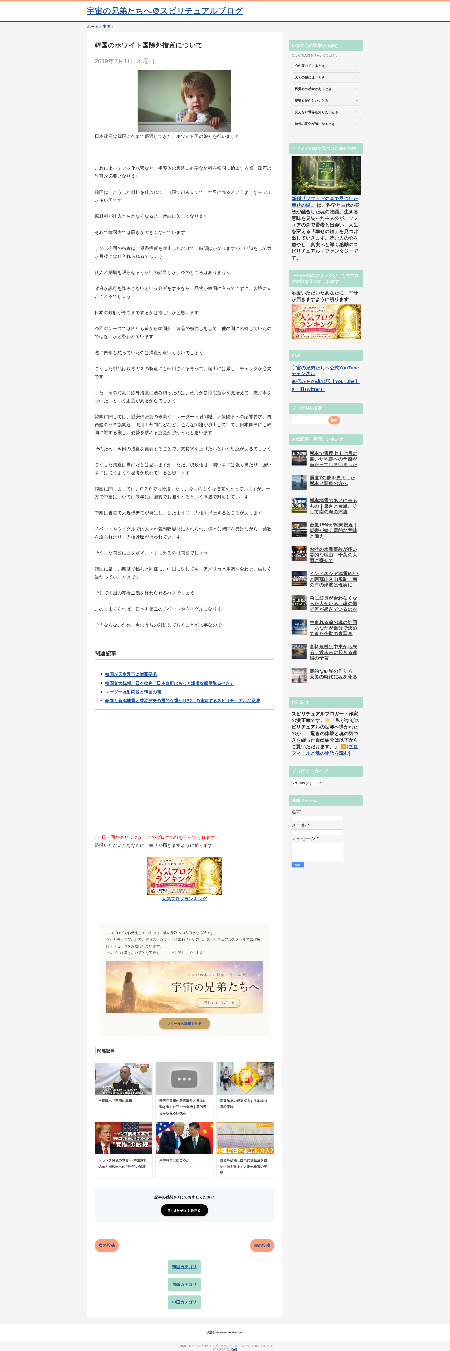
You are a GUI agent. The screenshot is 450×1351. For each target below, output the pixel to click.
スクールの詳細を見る (184, 1023)
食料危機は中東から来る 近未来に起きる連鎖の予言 (333, 652)
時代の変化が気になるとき (315, 124)
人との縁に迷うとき (310, 77)
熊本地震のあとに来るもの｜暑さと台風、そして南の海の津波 (333, 506)
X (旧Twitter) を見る (184, 1210)
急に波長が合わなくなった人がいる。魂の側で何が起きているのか (333, 603)
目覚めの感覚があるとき (313, 89)
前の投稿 (262, 1245)
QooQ (233, 1349)
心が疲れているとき (310, 66)
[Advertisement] (184, 779)
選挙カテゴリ (184, 1284)
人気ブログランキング (184, 898)
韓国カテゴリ (184, 1267)
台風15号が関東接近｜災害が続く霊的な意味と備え (334, 530)
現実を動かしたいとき (311, 100)
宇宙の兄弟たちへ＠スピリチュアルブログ (165, 10)
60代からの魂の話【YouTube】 (326, 381)
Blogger (237, 1332)
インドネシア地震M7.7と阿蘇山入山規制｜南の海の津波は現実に (334, 579)
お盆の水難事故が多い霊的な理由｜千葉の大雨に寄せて (333, 555)
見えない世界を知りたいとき (316, 112)
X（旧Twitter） (308, 389)
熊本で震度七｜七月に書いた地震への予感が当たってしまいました (333, 459)
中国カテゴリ (184, 1302)
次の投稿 (107, 1245)
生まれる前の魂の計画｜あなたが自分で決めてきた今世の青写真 (333, 628)
